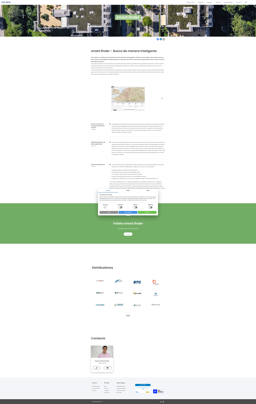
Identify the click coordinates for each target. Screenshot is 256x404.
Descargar (128, 234)
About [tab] (148, 190)
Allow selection (128, 212)
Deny (109, 212)
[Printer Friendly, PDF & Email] (163, 39)
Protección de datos (121, 388)
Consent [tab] (108, 190)
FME (105, 386)
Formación (106, 392)
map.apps (106, 390)
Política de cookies (121, 390)
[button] (162, 98)
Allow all (147, 212)
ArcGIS (105, 388)
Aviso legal (119, 392)
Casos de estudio (228, 2)
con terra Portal (95, 388)
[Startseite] (32, 2)
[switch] (120, 207)
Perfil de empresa (96, 386)
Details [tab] (128, 190)
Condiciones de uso (121, 386)
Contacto (94, 390)
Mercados (209, 2)
